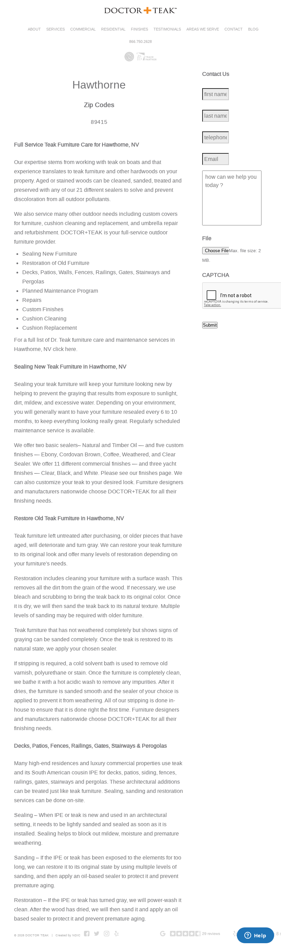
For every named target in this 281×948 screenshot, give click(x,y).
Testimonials (167, 29)
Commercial (83, 29)
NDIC (76, 935)
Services (55, 29)
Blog (253, 29)
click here (64, 349)
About (34, 29)
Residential (113, 29)
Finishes (139, 29)
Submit (210, 325)
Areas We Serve (202, 29)
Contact (233, 29)
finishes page (155, 473)
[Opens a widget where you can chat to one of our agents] (255, 936)
